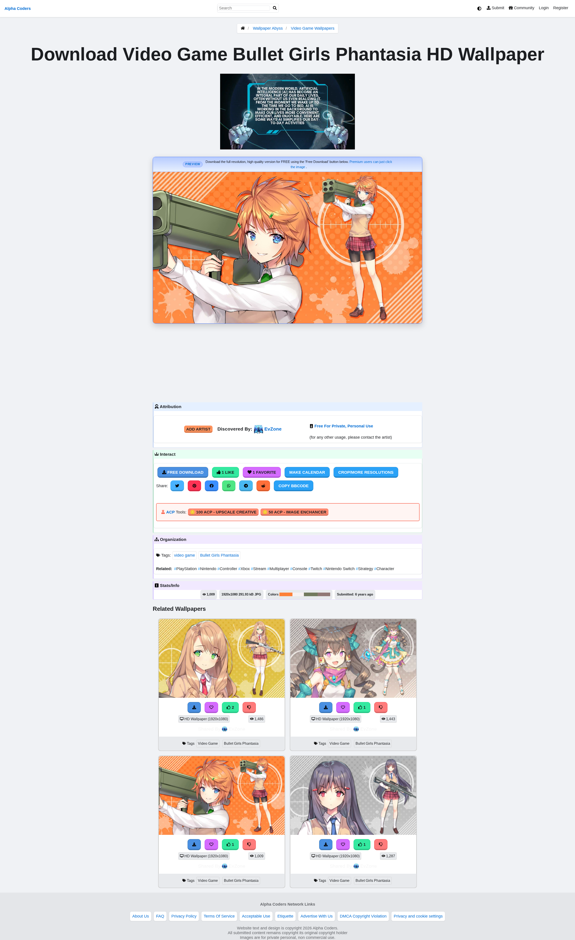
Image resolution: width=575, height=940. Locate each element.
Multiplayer (278, 569)
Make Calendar (307, 472)
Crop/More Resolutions (366, 472)
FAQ (160, 916)
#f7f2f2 (298, 594)
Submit (497, 8)
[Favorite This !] (211, 707)
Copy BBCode (294, 486)
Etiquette (285, 916)
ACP (170, 512)
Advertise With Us (317, 916)
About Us (140, 916)
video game (184, 555)
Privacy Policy (184, 916)
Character (384, 569)
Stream (259, 569)
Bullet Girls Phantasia (219, 555)
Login (544, 8)
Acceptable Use (256, 916)
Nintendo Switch (339, 569)
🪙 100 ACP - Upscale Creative (223, 512)
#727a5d (311, 594)
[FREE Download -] (194, 707)
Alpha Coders (17, 8)
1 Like (227, 472)
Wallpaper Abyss (268, 28)
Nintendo (207, 569)
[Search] (275, 8)
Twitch (315, 569)
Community (523, 8)
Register (560, 8)
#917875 (324, 594)
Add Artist (198, 429)
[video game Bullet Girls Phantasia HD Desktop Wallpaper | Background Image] (222, 696)
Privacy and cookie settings (418, 916)
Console (299, 569)
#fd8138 (285, 594)
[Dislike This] (249, 707)
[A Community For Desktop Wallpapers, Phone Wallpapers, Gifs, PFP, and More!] (243, 28)
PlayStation (186, 569)
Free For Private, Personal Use (343, 426)
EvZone (273, 428)
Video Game (208, 743)
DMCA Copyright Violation (363, 916)
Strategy (365, 569)
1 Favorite (264, 472)
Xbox (244, 569)
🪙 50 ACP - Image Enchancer (294, 512)
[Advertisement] (287, 361)
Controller (227, 569)
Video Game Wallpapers (312, 28)
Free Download (184, 472)
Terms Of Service (219, 916)
